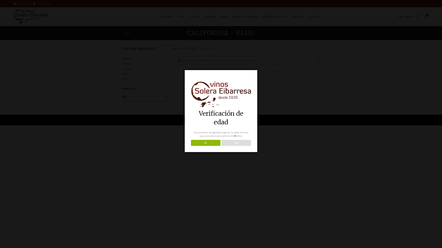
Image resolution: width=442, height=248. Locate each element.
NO (236, 142)
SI (205, 142)
